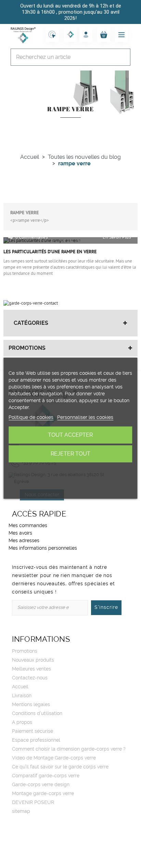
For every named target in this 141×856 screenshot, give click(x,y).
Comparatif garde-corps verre (45, 776)
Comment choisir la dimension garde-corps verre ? (69, 749)
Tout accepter (70, 435)
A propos (22, 722)
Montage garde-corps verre (43, 793)
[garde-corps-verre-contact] (30, 303)
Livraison (21, 695)
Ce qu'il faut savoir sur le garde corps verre (60, 767)
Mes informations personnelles (43, 548)
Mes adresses (24, 540)
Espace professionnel (36, 740)
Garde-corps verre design (40, 784)
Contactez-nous (30, 678)
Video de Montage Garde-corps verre (54, 758)
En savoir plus (117, 237)
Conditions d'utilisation (37, 713)
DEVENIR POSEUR (33, 802)
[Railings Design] (23, 34)
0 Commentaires (31, 237)
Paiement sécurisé (32, 731)
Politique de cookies (31, 417)
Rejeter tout (70, 454)
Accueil (20, 687)
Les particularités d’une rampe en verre (50, 252)
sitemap (21, 811)
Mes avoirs (20, 533)
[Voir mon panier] (104, 34)
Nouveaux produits (33, 660)
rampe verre (24, 213)
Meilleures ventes (31, 669)
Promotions (27, 348)
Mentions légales (31, 704)
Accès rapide (39, 514)
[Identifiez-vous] (86, 34)
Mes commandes (28, 525)
